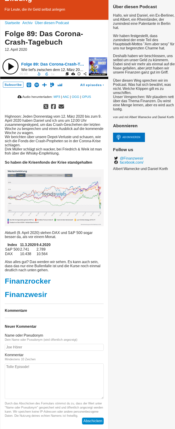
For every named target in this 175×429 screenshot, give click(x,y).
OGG (75, 97)
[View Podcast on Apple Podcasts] (29, 84)
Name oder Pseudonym (24, 335)
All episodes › (92, 85)
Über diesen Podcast (52, 23)
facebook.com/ (131, 162)
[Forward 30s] (46, 74)
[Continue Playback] (10, 66)
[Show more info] (79, 74)
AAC (66, 97)
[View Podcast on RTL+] (44, 84)
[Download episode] (73, 74)
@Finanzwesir (131, 158)
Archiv (27, 23)
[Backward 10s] (39, 74)
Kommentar (14, 355)
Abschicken (92, 421)
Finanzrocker (28, 281)
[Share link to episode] (85, 74)
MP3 (57, 97)
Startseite (12, 23)
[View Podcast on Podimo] (52, 84)
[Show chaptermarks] (67, 74)
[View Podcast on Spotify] (36, 84)
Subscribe (13, 84)
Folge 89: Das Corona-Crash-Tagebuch (59, 64)
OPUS (86, 97)
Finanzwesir (26, 294)
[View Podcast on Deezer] (60, 84)
